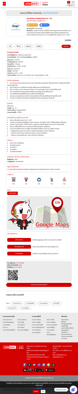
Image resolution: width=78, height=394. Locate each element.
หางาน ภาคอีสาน (51, 322)
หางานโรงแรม (25, 308)
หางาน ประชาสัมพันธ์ (23, 330)
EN (73, 2)
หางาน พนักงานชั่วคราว (9, 330)
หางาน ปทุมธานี (36, 332)
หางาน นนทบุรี (50, 330)
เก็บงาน (19, 46)
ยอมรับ (36, 391)
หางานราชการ (17, 303)
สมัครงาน (66, 46)
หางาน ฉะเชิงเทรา (36, 330)
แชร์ (10, 46)
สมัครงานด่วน (19, 240)
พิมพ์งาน (28, 46)
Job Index (64, 338)
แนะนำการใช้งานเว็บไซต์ (67, 328)
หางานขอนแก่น (44, 303)
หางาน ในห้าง (21, 327)
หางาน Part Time (7, 320)
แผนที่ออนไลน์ (12, 193)
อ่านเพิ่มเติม (39, 388)
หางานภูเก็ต (56, 303)
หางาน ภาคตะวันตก (52, 325)
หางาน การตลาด (22, 320)
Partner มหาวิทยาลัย (66, 336)
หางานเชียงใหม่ (30, 303)
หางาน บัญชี (21, 322)
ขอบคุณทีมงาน (65, 330)
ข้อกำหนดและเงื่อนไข (66, 324)
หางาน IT (5, 327)
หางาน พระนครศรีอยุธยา (51, 333)
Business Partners (66, 334)
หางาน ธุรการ (21, 325)
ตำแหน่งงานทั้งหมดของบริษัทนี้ (39, 285)
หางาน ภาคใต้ (50, 320)
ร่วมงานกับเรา (64, 320)
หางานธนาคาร (12, 308)
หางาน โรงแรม (6, 325)
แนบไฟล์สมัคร (19, 253)
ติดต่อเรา (63, 322)
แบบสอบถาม (64, 332)
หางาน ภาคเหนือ (36, 322)
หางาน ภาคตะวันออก (37, 325)
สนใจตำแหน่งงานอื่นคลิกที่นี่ (50, 13)
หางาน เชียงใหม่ (51, 327)
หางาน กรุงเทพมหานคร (38, 327)
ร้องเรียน (39, 46)
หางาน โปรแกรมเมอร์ (8, 322)
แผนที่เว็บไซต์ (64, 326)
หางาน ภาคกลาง (36, 320)
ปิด (43, 391)
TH (69, 2)
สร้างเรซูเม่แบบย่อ (19, 247)
